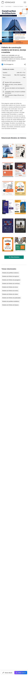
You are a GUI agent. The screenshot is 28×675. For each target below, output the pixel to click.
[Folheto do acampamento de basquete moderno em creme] (20, 151)
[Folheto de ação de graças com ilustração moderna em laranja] (7, 244)
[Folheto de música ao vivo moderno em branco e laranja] (7, 170)
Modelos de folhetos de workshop (11, 283)
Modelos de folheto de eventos (10, 290)
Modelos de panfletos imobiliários (10, 301)
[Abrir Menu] (25, 2)
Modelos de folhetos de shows (10, 287)
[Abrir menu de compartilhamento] (25, 64)
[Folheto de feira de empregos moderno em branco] (7, 207)
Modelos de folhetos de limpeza (10, 305)
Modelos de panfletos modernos (10, 272)
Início (2, 6)
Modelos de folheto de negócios (10, 276)
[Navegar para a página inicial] (8, 2)
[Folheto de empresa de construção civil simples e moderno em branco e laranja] (7, 188)
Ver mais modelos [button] (14, 257)
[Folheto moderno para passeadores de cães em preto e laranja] (20, 226)
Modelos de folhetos (18, 6)
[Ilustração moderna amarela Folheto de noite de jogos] (20, 188)
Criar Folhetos (8, 6)
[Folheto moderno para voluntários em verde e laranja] (20, 244)
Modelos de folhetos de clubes (10, 294)
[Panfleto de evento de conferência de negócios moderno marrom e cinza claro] (20, 170)
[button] (7, 672)
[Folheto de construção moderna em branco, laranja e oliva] (20, 207)
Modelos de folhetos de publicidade (11, 297)
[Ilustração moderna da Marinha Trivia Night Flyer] (7, 226)
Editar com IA (22, 672)
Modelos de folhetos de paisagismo (11, 280)
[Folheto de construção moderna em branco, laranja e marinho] (7, 151)
